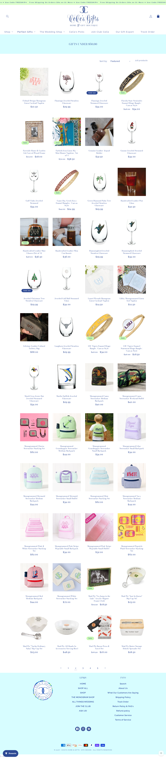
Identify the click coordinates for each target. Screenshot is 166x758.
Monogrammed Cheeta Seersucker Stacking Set (34, 447)
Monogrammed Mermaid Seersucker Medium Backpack (34, 498)
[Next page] (105, 668)
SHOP (83, 693)
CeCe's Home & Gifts (70, 750)
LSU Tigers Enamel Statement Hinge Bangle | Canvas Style (132, 348)
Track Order (123, 702)
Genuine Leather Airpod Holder (99, 152)
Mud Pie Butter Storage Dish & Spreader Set (132, 647)
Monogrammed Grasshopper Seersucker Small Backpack (99, 448)
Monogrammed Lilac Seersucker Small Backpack (132, 447)
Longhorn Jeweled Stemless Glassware (67, 347)
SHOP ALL (83, 688)
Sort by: (103, 61)
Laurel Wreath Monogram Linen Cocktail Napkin (99, 299)
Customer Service (123, 715)
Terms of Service (123, 720)
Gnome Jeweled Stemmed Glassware (132, 152)
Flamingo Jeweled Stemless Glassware (67, 102)
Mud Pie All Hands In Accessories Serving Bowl (66, 647)
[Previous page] (61, 668)
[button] (8, 16)
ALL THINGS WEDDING (83, 702)
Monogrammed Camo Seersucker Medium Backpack (99, 398)
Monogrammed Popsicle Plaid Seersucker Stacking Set (131, 548)
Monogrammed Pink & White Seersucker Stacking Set (34, 548)
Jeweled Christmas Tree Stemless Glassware (34, 299)
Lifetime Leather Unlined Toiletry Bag (34, 347)
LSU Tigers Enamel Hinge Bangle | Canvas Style (99, 347)
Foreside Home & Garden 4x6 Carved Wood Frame (34, 152)
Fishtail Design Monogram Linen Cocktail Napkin (34, 102)
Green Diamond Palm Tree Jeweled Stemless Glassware (99, 203)
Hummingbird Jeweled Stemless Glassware (99, 252)
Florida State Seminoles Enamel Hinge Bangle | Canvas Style (131, 103)
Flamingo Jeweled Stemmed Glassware (99, 102)
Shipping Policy (123, 697)
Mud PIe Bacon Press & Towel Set (99, 647)
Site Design (86, 750)
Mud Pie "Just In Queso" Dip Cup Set (131, 597)
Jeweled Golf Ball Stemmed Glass (67, 299)
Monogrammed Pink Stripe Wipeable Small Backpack (67, 547)
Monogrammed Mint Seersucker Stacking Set (99, 497)
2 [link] (75, 668)
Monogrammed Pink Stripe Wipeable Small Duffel (99, 547)
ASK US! (83, 711)
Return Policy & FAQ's (123, 706)
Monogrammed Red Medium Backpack (34, 597)
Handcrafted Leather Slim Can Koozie (66, 252)
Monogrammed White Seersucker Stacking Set (66, 597)
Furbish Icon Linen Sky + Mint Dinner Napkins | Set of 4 (66, 153)
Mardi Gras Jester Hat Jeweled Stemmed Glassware (34, 398)
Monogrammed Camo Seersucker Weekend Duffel (132, 397)
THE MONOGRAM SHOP (83, 697)
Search (123, 684)
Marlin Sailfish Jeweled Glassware (66, 397)
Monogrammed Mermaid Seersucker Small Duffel (67, 497)
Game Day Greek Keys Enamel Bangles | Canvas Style (67, 203)
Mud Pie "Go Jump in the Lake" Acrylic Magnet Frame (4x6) (99, 598)
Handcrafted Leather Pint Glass (132, 202)
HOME (83, 684)
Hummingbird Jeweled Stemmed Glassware (132, 252)
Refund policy (123, 711)
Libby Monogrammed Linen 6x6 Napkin (132, 299)
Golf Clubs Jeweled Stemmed (34, 202)
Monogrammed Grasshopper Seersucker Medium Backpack (66, 448)
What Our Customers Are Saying (123, 693)
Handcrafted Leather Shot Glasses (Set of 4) (34, 252)
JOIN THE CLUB (82, 706)
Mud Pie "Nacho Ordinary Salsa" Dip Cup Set (34, 647)
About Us (123, 688)
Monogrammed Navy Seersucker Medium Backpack (132, 498)
